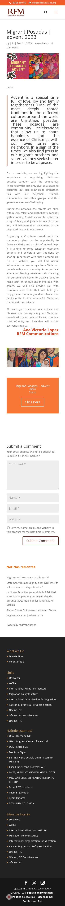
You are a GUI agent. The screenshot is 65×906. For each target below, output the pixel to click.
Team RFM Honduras (21, 787)
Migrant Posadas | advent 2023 (25, 615)
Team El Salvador (19, 792)
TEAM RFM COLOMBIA (22, 803)
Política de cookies (23, 897)
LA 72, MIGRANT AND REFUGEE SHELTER (32, 772)
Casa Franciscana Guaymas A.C (27, 767)
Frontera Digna (17, 752)
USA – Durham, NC (20, 736)
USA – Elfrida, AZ (18, 746)
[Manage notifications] (9, 897)
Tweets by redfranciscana (21, 624)
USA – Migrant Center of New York (29, 741)
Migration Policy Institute (23, 694)
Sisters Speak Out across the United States (31, 610)
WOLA (12, 683)
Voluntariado (16, 661)
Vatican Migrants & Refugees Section (30, 704)
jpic (12, 43)
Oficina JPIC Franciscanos (23, 715)
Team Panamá (17, 798)
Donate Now (16, 656)
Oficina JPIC (15, 710)
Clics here (32, 402)
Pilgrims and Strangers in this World (28, 577)
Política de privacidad (40, 892)
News (37, 43)
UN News (14, 678)
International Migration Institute (27, 688)
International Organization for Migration (32, 699)
